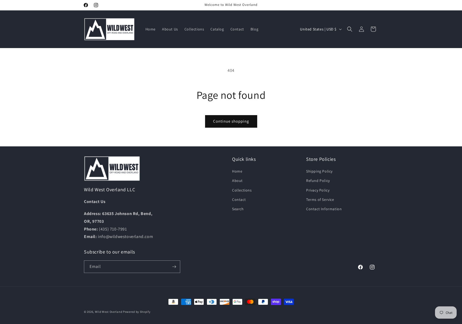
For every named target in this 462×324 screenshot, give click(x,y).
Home (237, 171)
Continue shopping (231, 121)
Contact (239, 199)
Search (238, 208)
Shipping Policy (319, 171)
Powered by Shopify (137, 312)
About (237, 180)
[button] (350, 29)
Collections (242, 190)
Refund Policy (318, 180)
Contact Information (324, 208)
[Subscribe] (174, 266)
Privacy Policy (317, 190)
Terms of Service (320, 199)
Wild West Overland (108, 312)
